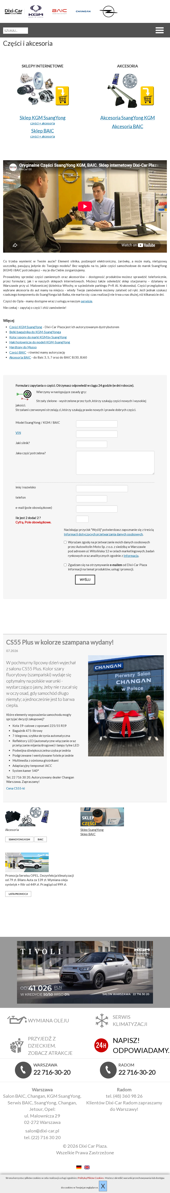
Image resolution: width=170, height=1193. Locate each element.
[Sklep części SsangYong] (42, 89)
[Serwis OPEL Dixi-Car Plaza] (109, 11)
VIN (18, 432)
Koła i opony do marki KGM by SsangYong (38, 337)
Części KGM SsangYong (25, 327)
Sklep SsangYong (92, 830)
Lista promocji (18, 893)
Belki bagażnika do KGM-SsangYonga (35, 332)
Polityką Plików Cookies (91, 1177)
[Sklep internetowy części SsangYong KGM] (102, 816)
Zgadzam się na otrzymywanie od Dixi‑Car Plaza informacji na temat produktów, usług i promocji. (107, 567)
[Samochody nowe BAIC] (62, 11)
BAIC (40, 839)
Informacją (131, 555)
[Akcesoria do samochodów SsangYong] (27, 816)
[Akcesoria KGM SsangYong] (127, 89)
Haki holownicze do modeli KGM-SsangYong (39, 342)
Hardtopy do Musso (23, 347)
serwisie (86, 301)
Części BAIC (17, 352)
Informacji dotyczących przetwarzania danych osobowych (103, 534)
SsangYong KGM (19, 839)
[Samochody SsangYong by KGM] (38, 11)
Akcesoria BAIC (20, 357)
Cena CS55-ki (15, 788)
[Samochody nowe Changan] (86, 11)
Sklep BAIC (88, 834)
